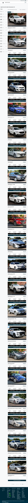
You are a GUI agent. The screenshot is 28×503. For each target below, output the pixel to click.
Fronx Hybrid (8, 493)
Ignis (7, 491)
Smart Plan (13, 497)
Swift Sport (8, 490)
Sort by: (20, 9)
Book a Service (18, 491)
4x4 (2, 490)
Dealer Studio (6, 502)
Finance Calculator (13, 496)
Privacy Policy (24, 497)
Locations (23, 0)
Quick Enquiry (21, 32)
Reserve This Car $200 (17, 33)
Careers (23, 493)
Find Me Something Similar (16, 480)
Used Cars (13, 491)
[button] (25, 2)
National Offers (13, 493)
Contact (23, 492)
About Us (23, 490)
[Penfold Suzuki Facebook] (24, 0)
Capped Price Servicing (19, 498)
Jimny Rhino (8, 497)
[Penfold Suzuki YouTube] (25, 0)
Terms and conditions (23, 496)
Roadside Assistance (18, 496)
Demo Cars (13, 490)
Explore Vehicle (12, 32)
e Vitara (8, 495)
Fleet (22, 491)
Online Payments (23, 494)
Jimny (8, 496)
